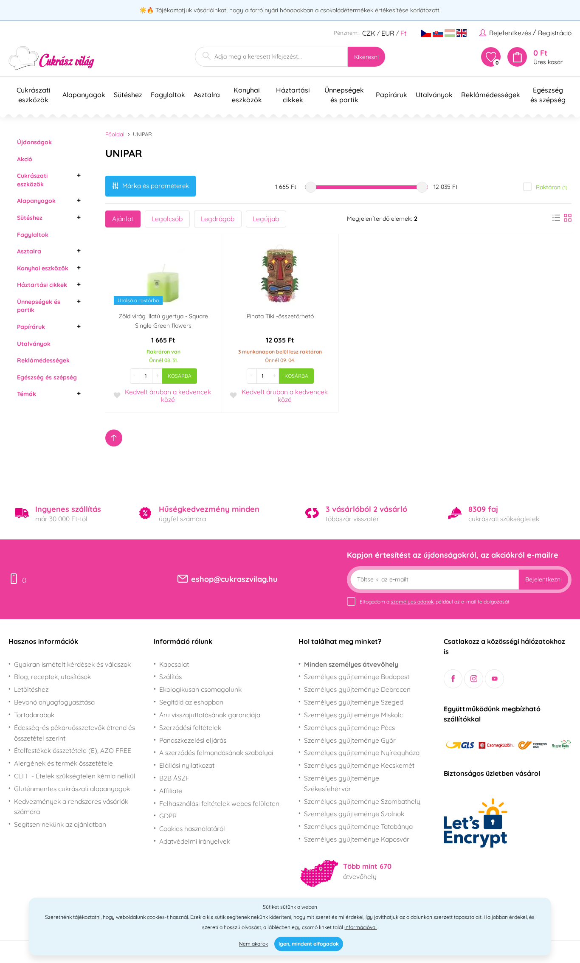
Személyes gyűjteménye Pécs (349, 727)
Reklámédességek (43, 360)
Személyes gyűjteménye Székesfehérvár (341, 783)
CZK (368, 33)
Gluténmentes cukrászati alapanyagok (72, 788)
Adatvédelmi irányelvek (194, 841)
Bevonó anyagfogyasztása (54, 702)
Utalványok (34, 344)
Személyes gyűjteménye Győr (350, 740)
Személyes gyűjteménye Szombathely (362, 801)
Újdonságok (34, 142)
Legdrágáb (217, 218)
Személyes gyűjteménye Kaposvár (356, 839)
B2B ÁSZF (174, 778)
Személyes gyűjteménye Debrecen (357, 689)
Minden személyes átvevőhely (351, 664)
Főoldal (114, 134)
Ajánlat (122, 218)
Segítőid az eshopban (191, 702)
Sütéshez (29, 218)
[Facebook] (453, 678)
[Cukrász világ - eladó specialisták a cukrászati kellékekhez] (51, 58)
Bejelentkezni (543, 579)
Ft (403, 33)
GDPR (168, 815)
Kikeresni (366, 57)
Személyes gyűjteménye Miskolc (353, 714)
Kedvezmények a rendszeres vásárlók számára (71, 806)
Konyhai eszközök (42, 268)
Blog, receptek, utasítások (52, 676)
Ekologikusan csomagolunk (200, 689)
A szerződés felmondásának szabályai (216, 752)
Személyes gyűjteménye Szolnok (354, 813)
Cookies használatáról (192, 828)
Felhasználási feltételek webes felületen (219, 803)
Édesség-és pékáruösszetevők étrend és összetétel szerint (74, 732)
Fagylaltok (32, 235)
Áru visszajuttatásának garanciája (209, 714)
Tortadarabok (34, 714)
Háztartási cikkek (42, 285)
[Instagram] (473, 678)
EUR (387, 33)
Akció (24, 159)
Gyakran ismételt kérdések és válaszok (72, 664)
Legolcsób (167, 218)
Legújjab (266, 218)
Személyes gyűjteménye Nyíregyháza (362, 752)
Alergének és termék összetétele (63, 763)
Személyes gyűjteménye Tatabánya (358, 826)
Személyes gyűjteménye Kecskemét (359, 765)
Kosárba (179, 376)
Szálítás (170, 676)
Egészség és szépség (47, 377)
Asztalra (29, 251)
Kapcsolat (174, 664)
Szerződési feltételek (190, 727)
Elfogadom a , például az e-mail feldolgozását (435, 601)
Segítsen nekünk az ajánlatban (60, 824)
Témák (26, 394)
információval (360, 927)
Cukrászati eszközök (32, 180)
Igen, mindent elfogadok (309, 944)
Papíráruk (31, 327)
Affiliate (170, 790)
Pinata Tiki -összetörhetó (280, 316)
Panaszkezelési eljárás (192, 740)
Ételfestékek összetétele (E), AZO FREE (72, 750)
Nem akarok (253, 944)
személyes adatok (412, 601)
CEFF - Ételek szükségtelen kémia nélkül (74, 776)
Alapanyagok (36, 201)
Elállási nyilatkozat (186, 765)
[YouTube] (494, 678)
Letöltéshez (31, 689)
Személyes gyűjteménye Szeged (353, 702)
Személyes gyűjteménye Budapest (356, 676)
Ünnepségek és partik (38, 306)
